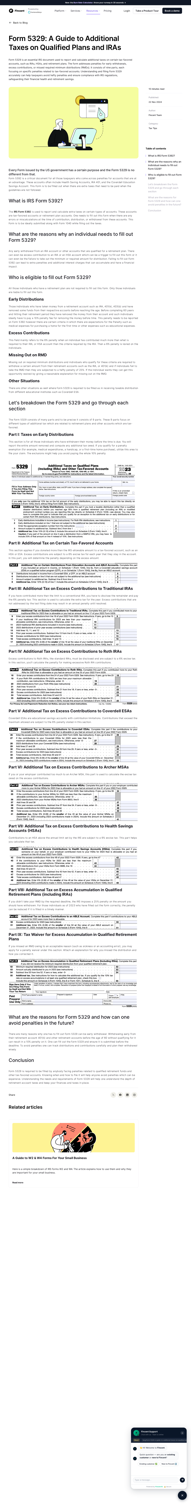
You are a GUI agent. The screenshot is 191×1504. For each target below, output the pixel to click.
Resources (92, 10)
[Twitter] (113, 1095)
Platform (59, 10)
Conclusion (154, 210)
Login (127, 10)
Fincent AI (159, 1486)
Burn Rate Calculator (83, 2)
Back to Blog (20, 22)
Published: (154, 97)
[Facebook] (120, 1095)
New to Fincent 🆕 (169, 1464)
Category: (153, 123)
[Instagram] (134, 1095)
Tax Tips (153, 128)
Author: (152, 110)
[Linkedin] (127, 1095)
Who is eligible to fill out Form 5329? (165, 176)
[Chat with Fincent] (182, 1495)
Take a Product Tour (147, 10)
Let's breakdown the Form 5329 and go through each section (163, 188)
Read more (17, 1182)
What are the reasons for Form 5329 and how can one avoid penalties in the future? (164, 201)
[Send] (182, 1479)
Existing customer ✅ (148, 1464)
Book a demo (172, 10)
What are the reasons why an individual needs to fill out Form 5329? (164, 165)
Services (75, 10)
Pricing (107, 10)
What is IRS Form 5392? (161, 155)
